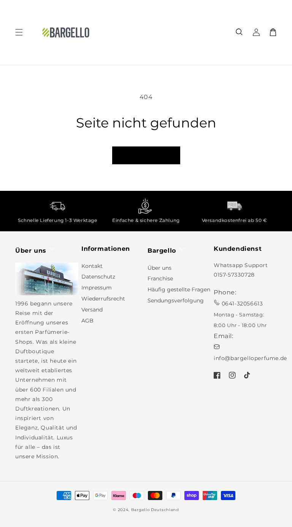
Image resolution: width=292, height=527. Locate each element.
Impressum (96, 287)
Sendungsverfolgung (176, 300)
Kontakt (92, 266)
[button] (239, 32)
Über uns (159, 267)
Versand (92, 309)
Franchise (160, 278)
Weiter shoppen (146, 155)
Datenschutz (98, 276)
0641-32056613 (242, 303)
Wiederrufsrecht (103, 298)
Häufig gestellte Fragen (179, 289)
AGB (87, 320)
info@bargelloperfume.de (250, 358)
